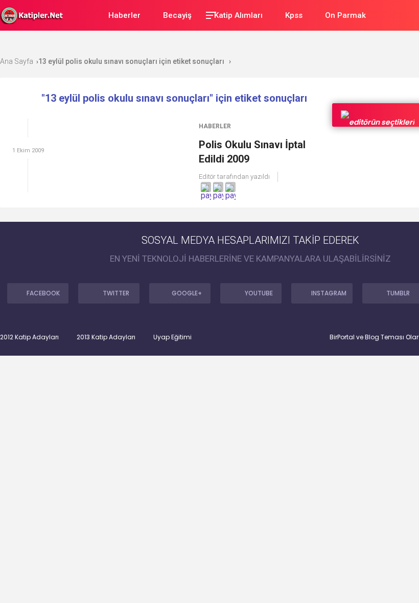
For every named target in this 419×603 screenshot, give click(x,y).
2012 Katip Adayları (29, 337)
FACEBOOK (43, 293)
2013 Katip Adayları (106, 337)
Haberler (215, 126)
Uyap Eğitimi (172, 337)
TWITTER (116, 293)
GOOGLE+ (187, 293)
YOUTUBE (259, 293)
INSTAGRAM (328, 293)
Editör (207, 176)
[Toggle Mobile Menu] (209, 14)
